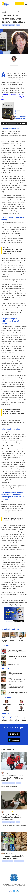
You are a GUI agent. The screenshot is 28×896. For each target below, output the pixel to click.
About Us (5, 885)
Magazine (3, 11)
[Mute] (20, 123)
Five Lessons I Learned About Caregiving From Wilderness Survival (12, 778)
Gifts (11, 884)
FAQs (19, 884)
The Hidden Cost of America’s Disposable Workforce (12, 857)
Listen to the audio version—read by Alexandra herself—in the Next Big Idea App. (13, 97)
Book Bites (5, 25)
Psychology (11, 25)
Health (18, 783)
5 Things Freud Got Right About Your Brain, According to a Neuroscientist (13, 817)
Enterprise (23, 884)
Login (24, 885)
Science (18, 25)
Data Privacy (19, 885)
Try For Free (19, 4)
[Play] (3, 123)
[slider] (24, 123)
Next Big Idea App (6, 884)
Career (10, 861)
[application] (14, 123)
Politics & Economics (19, 861)
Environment (11, 783)
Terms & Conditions (11, 885)
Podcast (15, 884)
